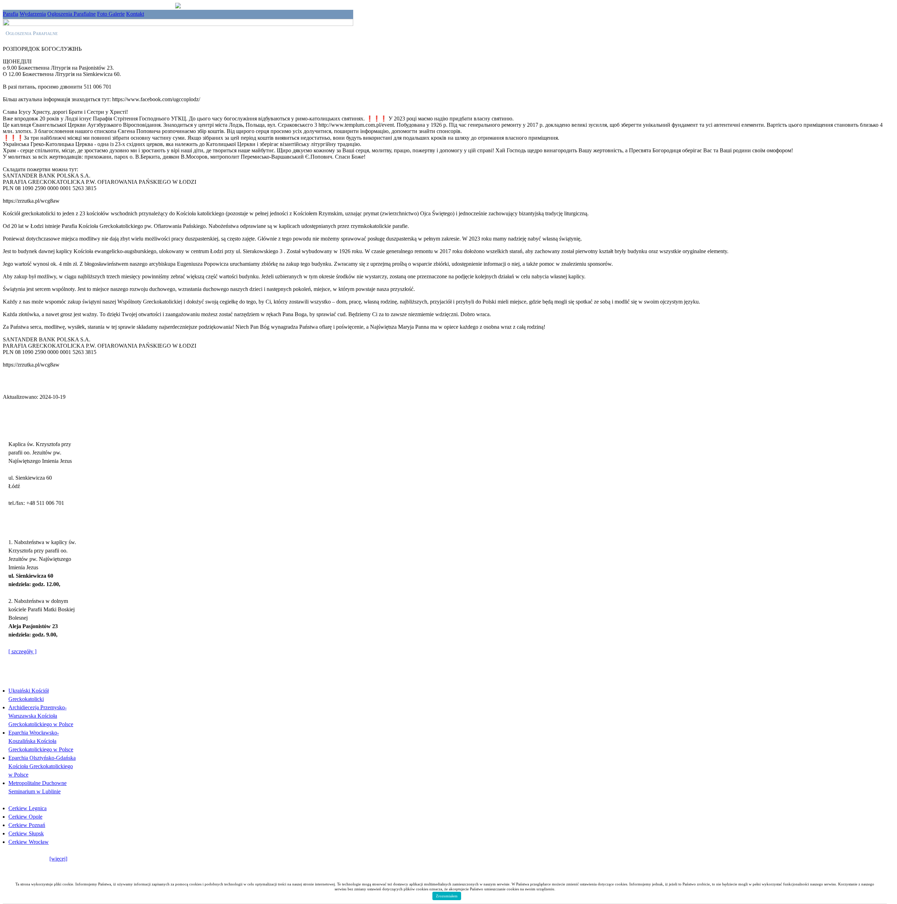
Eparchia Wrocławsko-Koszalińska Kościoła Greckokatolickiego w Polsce (40, 741)
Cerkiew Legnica (27, 808)
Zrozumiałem (447, 896)
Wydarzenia (33, 14)
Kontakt (135, 14)
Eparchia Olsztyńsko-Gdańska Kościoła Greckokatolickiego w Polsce (42, 766)
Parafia (10, 14)
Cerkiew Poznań (26, 825)
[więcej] (58, 859)
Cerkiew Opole (25, 817)
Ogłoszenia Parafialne (71, 14)
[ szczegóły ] (22, 651)
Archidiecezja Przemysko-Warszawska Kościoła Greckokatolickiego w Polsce (40, 715)
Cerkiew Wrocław (28, 842)
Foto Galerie (111, 14)
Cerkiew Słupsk (26, 833)
